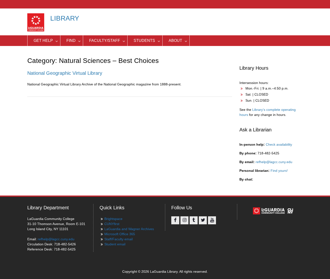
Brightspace (113, 219)
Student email (114, 244)
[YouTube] (212, 220)
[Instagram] (184, 220)
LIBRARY (64, 18)
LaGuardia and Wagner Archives (129, 229)
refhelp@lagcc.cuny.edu (274, 162)
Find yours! (279, 171)
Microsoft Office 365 (119, 234)
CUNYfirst (111, 224)
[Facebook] (175, 220)
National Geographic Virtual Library (64, 73)
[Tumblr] (194, 220)
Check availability (279, 144)
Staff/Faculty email (118, 239)
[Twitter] (203, 220)
